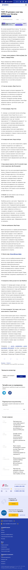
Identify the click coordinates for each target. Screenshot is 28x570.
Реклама (3, 538)
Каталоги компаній (5, 549)
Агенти (2, 530)
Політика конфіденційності (7, 534)
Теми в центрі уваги (5, 551)
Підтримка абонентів (5, 557)
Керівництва (4, 547)
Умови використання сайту (7, 536)
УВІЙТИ (21, 376)
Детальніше (22, 515)
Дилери (2, 532)
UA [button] (17, 1)
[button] (2, 2)
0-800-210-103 (19, 486)
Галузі (2, 9)
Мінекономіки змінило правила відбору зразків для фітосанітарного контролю (19, 461)
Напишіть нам (4, 559)
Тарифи (13, 503)
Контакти (3, 563)
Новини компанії (4, 544)
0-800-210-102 (19, 491)
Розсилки (3, 561)
